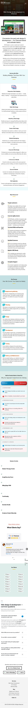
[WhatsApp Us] (26, 560)
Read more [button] (8, 553)
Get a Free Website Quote (14, 668)
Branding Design (14, 686)
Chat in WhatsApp (10, 672)
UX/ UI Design (14, 684)
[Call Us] (26, 564)
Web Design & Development (14, 683)
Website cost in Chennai (14, 691)
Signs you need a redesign (14, 694)
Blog (14, 689)
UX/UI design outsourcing (14, 693)
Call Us (22, 672)
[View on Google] (4, 544)
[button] (1, 549)
